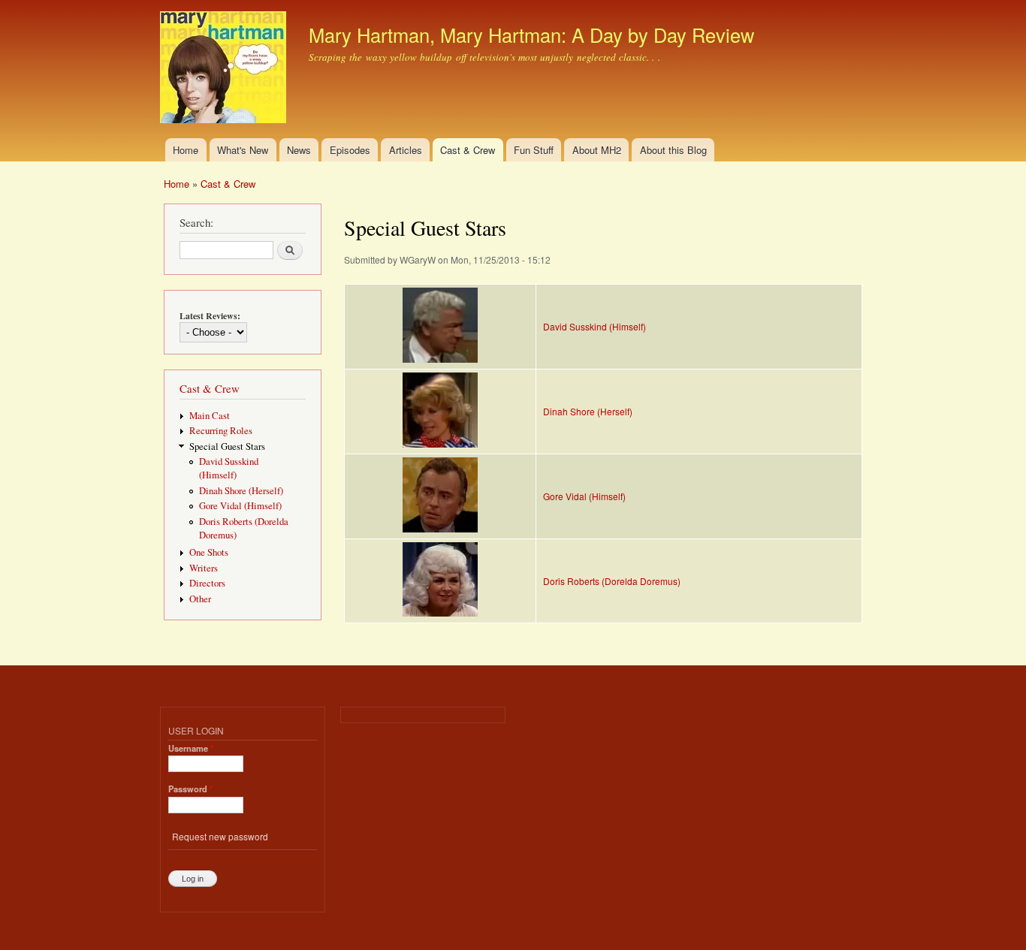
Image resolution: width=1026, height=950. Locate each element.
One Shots (208, 552)
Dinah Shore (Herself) (241, 490)
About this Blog (673, 150)
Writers (203, 568)
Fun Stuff (534, 150)
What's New (242, 150)
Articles (405, 150)
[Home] (224, 69)
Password (190, 789)
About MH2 (596, 150)
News (299, 150)
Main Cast (209, 415)
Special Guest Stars (227, 446)
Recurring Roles (220, 430)
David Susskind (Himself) (228, 468)
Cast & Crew (467, 150)
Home (185, 150)
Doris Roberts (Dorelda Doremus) (611, 581)
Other (200, 599)
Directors (207, 583)
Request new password (220, 836)
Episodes (350, 150)
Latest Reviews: (210, 315)
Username (190, 748)
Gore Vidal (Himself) (240, 505)
